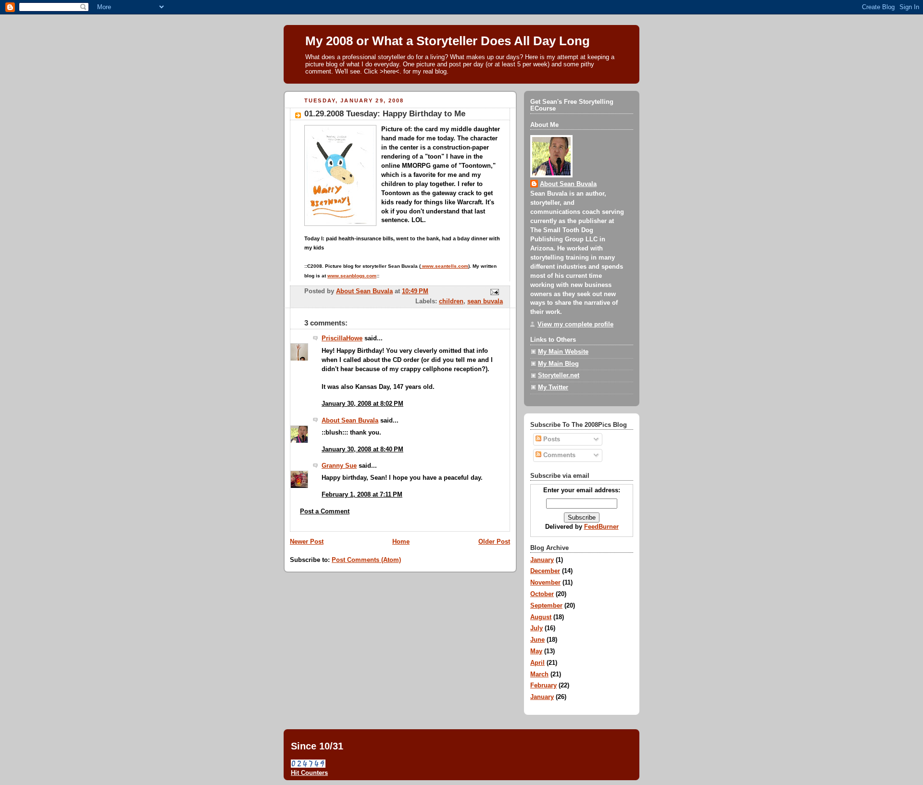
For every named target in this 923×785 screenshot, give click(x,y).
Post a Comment (324, 511)
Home (401, 541)
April (537, 663)
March (539, 674)
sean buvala (485, 301)
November (545, 582)
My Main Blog (558, 364)
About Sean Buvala (350, 420)
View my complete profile (575, 324)
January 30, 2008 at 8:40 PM (362, 449)
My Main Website (563, 352)
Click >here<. (382, 71)
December (545, 571)
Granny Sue (339, 465)
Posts (550, 439)
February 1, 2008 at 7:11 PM (362, 494)
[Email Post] (494, 291)
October (542, 594)
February (543, 685)
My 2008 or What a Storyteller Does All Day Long (447, 41)
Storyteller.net (558, 375)
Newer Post (307, 541)
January (542, 560)
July (536, 628)
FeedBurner (601, 526)
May (536, 651)
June (537, 639)
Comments (558, 455)
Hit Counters (309, 772)
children (451, 301)
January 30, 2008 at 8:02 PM (362, 403)
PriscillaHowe (342, 338)
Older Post (494, 541)
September (546, 605)
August (540, 617)
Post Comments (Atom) (366, 560)
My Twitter (553, 387)
